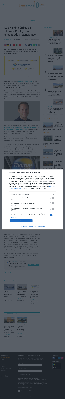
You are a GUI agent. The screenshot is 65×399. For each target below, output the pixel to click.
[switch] (52, 198)
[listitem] (32, 194)
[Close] (59, 172)
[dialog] (32, 199)
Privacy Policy (41, 226)
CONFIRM (21, 220)
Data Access (32, 226)
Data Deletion (23, 226)
